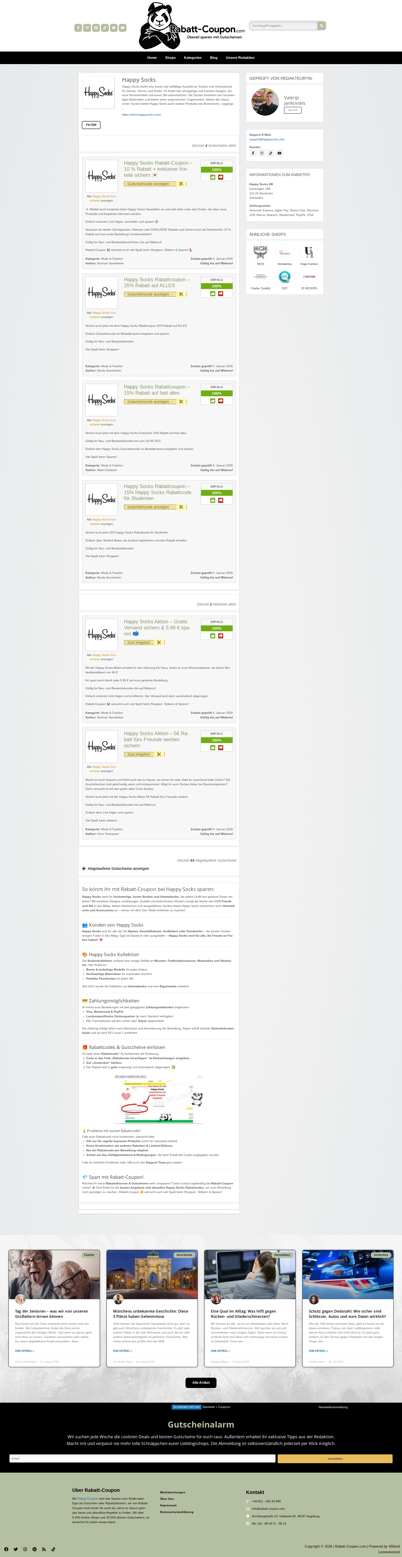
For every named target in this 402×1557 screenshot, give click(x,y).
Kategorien (193, 57)
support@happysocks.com (267, 139)
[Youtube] (122, 28)
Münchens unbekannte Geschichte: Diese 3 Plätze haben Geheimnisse (150, 1314)
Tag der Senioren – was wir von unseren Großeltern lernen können (51, 1314)
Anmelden (335, 1459)
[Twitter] (114, 28)
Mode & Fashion (112, 258)
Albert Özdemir (101, 470)
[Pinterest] (96, 28)
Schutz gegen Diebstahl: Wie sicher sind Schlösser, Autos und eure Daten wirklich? (347, 1314)
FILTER (91, 125)
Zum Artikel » (24, 1350)
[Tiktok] (105, 28)
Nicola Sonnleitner (103, 370)
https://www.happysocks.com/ (141, 114)
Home (152, 57)
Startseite (208, 1407)
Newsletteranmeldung (333, 1407)
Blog (214, 57)
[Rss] (44, 1549)
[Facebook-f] (78, 28)
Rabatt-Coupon (87, 1498)
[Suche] (321, 26)
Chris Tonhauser (102, 833)
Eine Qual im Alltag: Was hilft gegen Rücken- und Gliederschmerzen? (243, 1314)
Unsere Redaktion (240, 57)
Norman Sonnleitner (104, 263)
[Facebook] (6, 1549)
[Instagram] (87, 28)
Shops (170, 57)
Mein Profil (293, 110)
